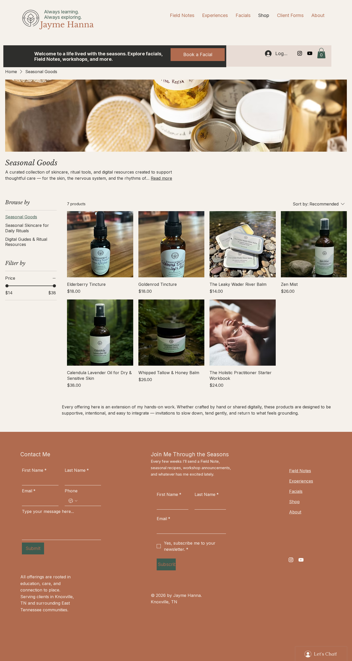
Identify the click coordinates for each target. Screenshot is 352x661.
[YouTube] (310, 53)
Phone (71, 490)
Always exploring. (63, 17)
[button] (321, 53)
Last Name (77, 470)
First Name (34, 470)
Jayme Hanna (67, 24)
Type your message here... (48, 511)
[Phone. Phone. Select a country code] (73, 501)
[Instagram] (300, 53)
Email (29, 490)
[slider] (7, 286)
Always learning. (61, 11)
